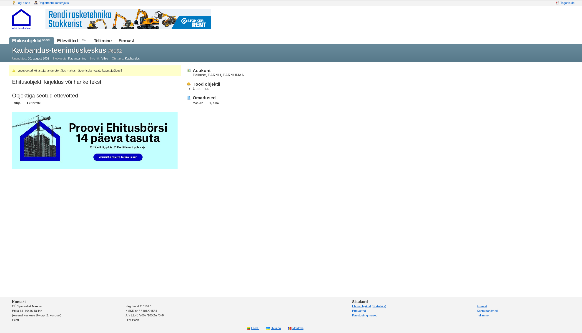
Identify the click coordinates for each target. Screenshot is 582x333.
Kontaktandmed (487, 311)
